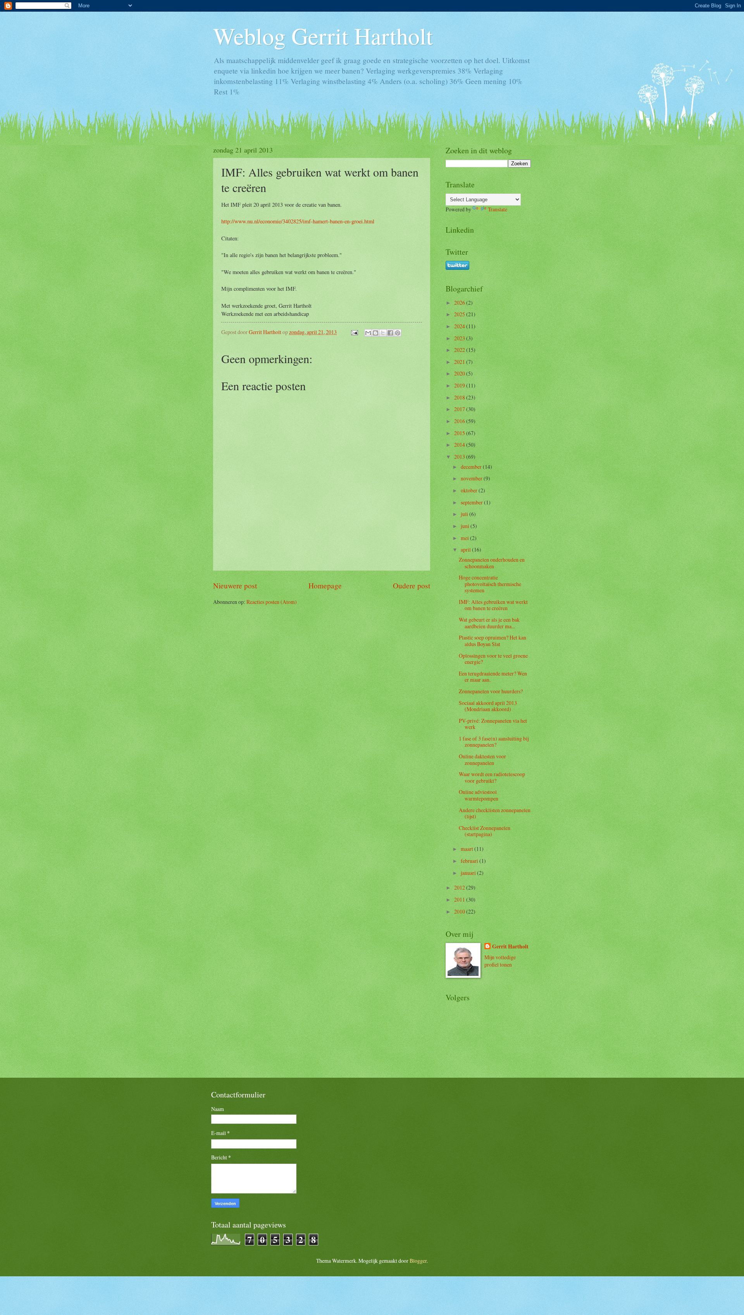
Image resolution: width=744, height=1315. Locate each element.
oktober (470, 490)
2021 (460, 361)
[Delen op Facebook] (390, 333)
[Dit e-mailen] (368, 333)
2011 (460, 899)
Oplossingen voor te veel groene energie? (493, 659)
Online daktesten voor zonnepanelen (482, 759)
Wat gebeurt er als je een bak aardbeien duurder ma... (489, 623)
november (472, 478)
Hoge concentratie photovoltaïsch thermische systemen (490, 584)
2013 (460, 456)
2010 (460, 911)
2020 (460, 373)
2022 (460, 349)
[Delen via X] (383, 333)
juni (465, 526)
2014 (460, 444)
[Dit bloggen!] (375, 333)
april (466, 549)
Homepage (325, 585)
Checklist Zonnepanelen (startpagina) (484, 831)
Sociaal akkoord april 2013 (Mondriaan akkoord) (488, 706)
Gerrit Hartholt (510, 946)
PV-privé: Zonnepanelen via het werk (493, 724)
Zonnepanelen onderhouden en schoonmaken (492, 563)
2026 (460, 302)
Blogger (418, 1260)
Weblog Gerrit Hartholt (323, 35)
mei (465, 538)
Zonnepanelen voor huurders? (491, 691)
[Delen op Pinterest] (397, 333)
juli (465, 514)
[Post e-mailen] (354, 332)
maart (467, 848)
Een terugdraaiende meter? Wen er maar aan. (493, 677)
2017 (460, 409)
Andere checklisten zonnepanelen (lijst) (494, 813)
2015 (460, 433)
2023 (460, 338)
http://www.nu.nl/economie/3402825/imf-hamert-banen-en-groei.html (297, 221)
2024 (460, 326)
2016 (460, 421)
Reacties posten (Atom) (271, 601)
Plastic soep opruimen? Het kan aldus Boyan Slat (492, 641)
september (472, 502)
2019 (460, 385)
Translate (497, 209)
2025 (460, 314)
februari (470, 860)
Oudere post (411, 585)
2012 (460, 887)
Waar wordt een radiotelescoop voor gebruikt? (492, 777)
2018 (460, 397)
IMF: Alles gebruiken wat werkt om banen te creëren (493, 605)
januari (469, 872)
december (472, 466)
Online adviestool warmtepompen (478, 795)
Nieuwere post (235, 585)
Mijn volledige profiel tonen (500, 960)
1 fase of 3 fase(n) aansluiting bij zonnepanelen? (494, 742)
